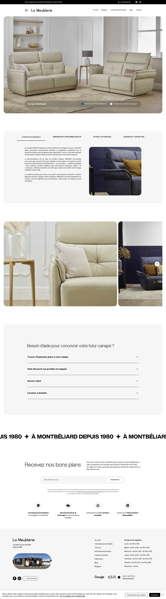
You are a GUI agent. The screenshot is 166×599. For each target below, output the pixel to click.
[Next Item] (157, 263)
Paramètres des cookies (136, 595)
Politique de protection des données (89, 491)
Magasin (98, 566)
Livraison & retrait (101, 555)
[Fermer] (163, 595)
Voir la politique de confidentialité (72, 596)
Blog (96, 562)
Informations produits (103, 551)
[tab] (31, 137)
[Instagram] (140, 2)
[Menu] (26, 10)
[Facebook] (136, 2)
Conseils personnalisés (104, 544)
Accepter (154, 595)
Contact (98, 547)
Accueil (97, 540)
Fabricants (99, 559)
